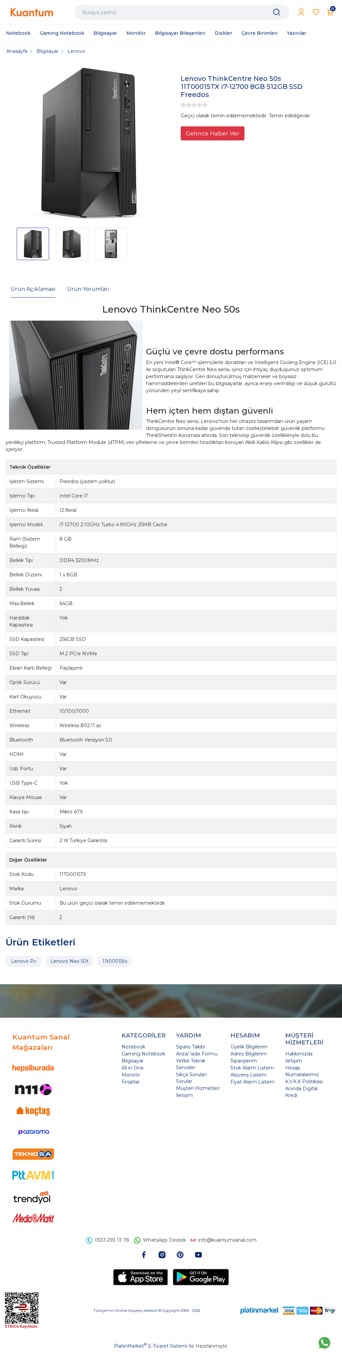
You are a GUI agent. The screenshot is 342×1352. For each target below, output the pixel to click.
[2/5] (186, 105)
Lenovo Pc (23, 961)
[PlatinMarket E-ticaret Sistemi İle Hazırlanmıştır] (259, 1310)
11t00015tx (115, 961)
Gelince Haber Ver (212, 133)
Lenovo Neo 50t (69, 961)
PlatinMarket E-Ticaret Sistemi (150, 1346)
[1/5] (183, 105)
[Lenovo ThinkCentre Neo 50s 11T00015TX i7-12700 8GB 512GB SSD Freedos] (89, 143)
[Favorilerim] (316, 12)
